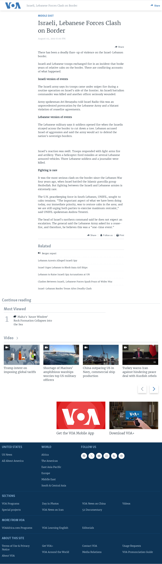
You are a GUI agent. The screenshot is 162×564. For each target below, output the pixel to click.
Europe (45, 473)
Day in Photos (50, 503)
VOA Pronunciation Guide (137, 552)
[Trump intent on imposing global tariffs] (22, 355)
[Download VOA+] (133, 415)
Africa (45, 454)
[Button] (155, 5)
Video (8, 338)
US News (7, 454)
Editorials (88, 527)
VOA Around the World (55, 552)
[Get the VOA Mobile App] (80, 415)
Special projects (11, 509)
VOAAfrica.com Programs (17, 527)
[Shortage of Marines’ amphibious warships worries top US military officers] (61, 355)
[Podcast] (121, 456)
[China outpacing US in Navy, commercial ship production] (101, 355)
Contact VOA (89, 545)
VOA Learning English (55, 527)
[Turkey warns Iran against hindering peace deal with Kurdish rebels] (140, 355)
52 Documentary (92, 509)
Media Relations (92, 552)
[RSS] (114, 456)
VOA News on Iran (53, 509)
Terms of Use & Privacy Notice (16, 547)
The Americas (49, 460)
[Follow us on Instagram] (106, 456)
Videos (126, 503)
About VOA (8, 555)
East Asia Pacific (51, 467)
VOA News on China (94, 503)
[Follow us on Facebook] (84, 456)
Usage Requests (131, 545)
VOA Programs (10, 503)
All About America (13, 460)
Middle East (46, 16)
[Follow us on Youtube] (99, 456)
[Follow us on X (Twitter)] (91, 456)
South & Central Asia (53, 485)
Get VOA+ (47, 545)
